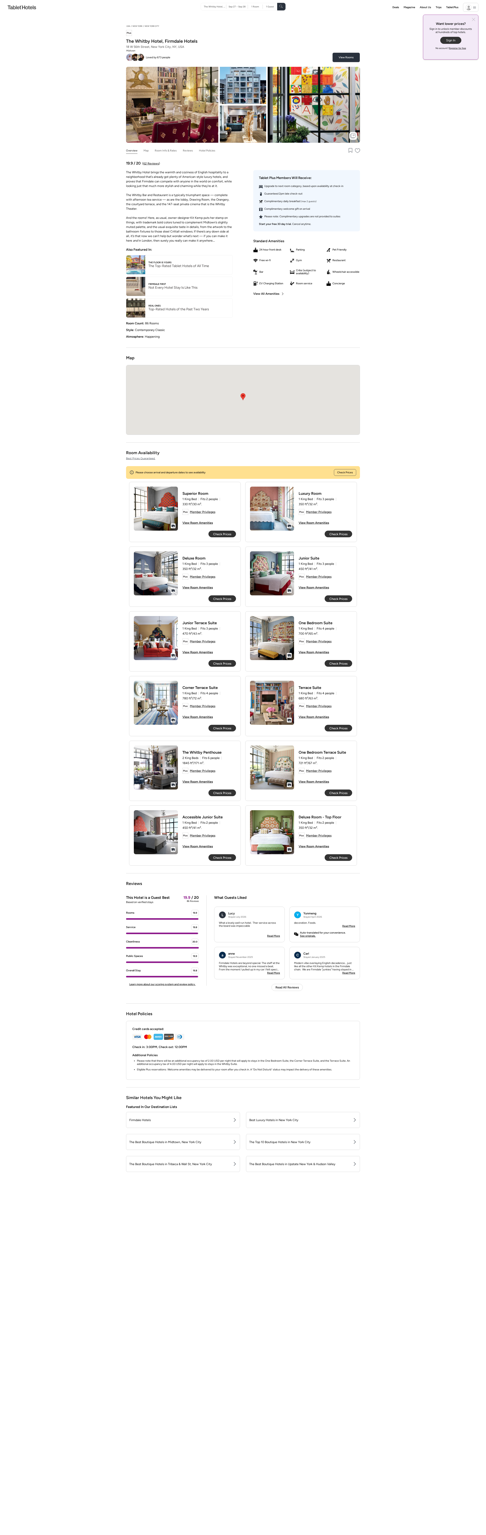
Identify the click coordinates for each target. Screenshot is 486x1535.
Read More (273, 936)
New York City (152, 26)
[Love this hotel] (357, 150)
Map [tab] (146, 150)
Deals (395, 7)
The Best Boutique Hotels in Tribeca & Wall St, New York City (170, 1164)
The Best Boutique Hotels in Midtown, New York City (165, 1142)
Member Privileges (202, 512)
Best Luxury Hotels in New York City (273, 1120)
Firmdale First (157, 284)
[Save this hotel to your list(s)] (350, 150)
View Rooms (346, 57)
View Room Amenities (197, 523)
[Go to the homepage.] (22, 7)
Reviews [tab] (188, 150)
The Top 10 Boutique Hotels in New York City (279, 1142)
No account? (451, 48)
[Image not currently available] (156, 509)
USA (128, 26)
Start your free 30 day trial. (275, 224)
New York (137, 26)
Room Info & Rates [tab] (166, 150)
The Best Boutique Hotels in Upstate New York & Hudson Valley (292, 1164)
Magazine (409, 7)
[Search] (281, 6)
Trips (439, 7)
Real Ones (154, 305)
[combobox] (215, 6)
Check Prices (345, 472)
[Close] (473, 20)
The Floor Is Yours (159, 262)
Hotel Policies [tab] (207, 150)
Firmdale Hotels (140, 1120)
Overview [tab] (131, 150)
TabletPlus (452, 7)
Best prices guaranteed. (140, 458)
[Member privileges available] (129, 33)
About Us (425, 7)
